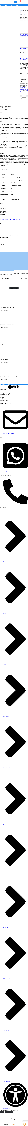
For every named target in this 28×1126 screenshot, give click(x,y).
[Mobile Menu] (15, 2)
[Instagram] (14, 387)
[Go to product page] (14, 300)
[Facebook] (10, 387)
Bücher (22, 87)
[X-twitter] (18, 387)
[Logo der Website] (9, 2)
